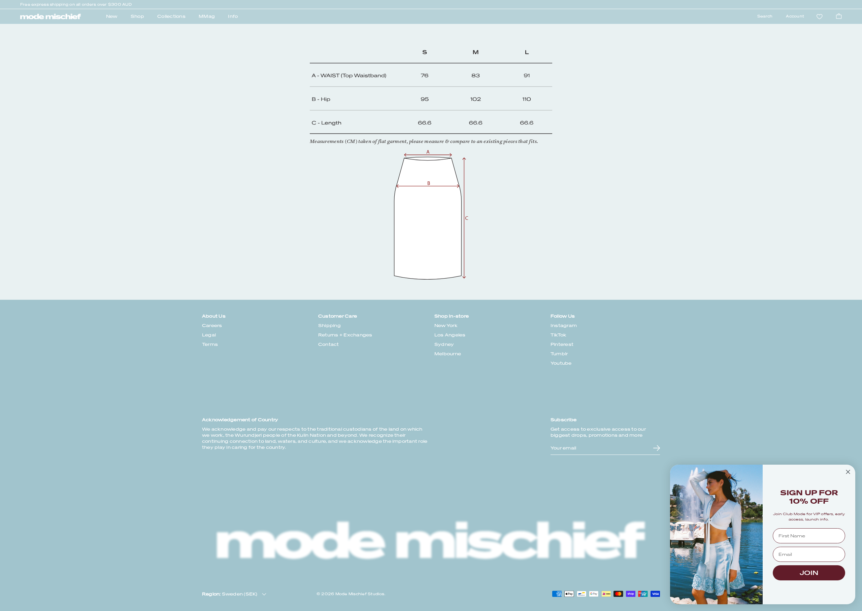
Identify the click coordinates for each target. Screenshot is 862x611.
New (112, 16)
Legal (209, 334)
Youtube (561, 363)
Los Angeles (450, 334)
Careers (212, 325)
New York (446, 325)
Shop (137, 16)
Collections (171, 16)
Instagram (564, 325)
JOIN (809, 573)
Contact (328, 344)
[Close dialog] (848, 471)
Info (233, 16)
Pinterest (562, 344)
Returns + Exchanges (345, 334)
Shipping (329, 325)
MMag (207, 16)
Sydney (444, 344)
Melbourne (447, 353)
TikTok (558, 334)
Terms (210, 344)
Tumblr (559, 353)
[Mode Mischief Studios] (50, 17)
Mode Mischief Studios (360, 594)
